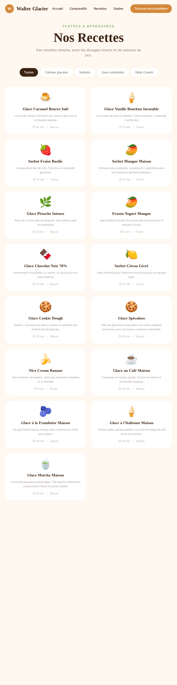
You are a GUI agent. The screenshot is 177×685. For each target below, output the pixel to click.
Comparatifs (78, 8)
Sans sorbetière (113, 72)
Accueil (57, 8)
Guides (118, 8)
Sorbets (84, 72)
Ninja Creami (144, 72)
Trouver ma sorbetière (151, 8)
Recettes (100, 8)
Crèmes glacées (56, 72)
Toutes (29, 72)
